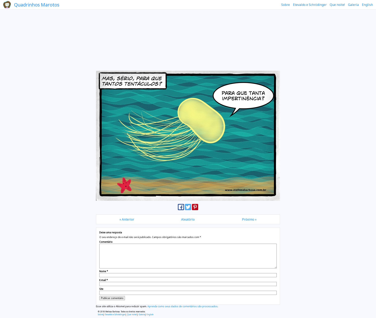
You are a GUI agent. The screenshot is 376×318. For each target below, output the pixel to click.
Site (101, 289)
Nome (103, 271)
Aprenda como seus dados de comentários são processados (182, 306)
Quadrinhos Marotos (36, 4)
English (367, 5)
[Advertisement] (188, 40)
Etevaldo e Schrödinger (310, 5)
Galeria (353, 5)
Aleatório (188, 219)
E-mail (103, 280)
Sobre (285, 5)
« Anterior (126, 219)
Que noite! (337, 5)
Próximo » (249, 219)
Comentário (106, 241)
